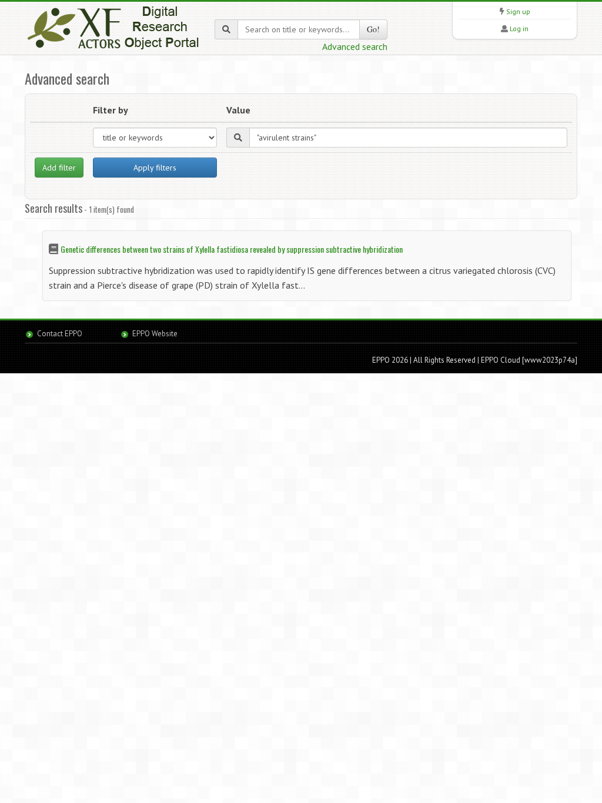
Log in (519, 28)
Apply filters (154, 167)
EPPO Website (155, 334)
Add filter (59, 167)
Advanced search (354, 46)
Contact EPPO (59, 334)
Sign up (518, 11)
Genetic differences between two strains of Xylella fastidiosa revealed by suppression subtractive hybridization (232, 249)
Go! (373, 29)
